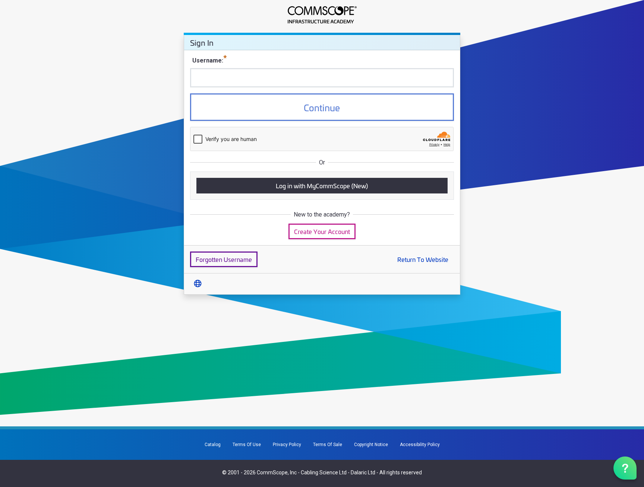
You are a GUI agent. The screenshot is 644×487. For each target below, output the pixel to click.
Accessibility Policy (420, 444)
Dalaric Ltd (363, 472)
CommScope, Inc (277, 472)
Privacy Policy (287, 444)
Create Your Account (322, 231)
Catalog (213, 444)
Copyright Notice (371, 444)
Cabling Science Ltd (324, 472)
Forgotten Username (224, 259)
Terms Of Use (247, 444)
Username (207, 60)
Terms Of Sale (327, 444)
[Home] (321, 15)
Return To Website (422, 259)
